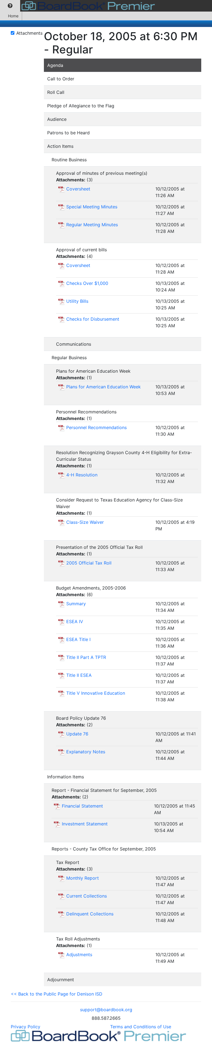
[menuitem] (10, 6)
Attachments (29, 33)
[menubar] (79, 6)
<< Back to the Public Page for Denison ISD (56, 994)
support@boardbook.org (106, 1009)
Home (13, 15)
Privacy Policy (25, 1026)
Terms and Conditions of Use (140, 1026)
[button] (10, 6)
